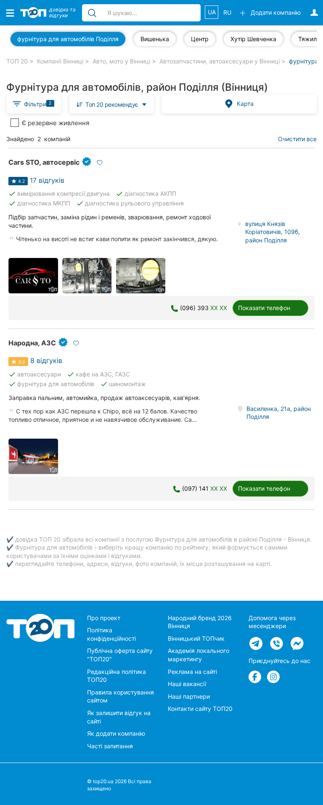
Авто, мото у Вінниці (121, 61)
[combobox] (111, 104)
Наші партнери (189, 696)
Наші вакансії (187, 683)
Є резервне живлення (55, 123)
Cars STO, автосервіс (43, 162)
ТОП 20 (17, 61)
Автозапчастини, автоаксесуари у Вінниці (219, 61)
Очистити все (297, 138)
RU (227, 12)
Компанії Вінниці (60, 61)
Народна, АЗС (32, 343)
